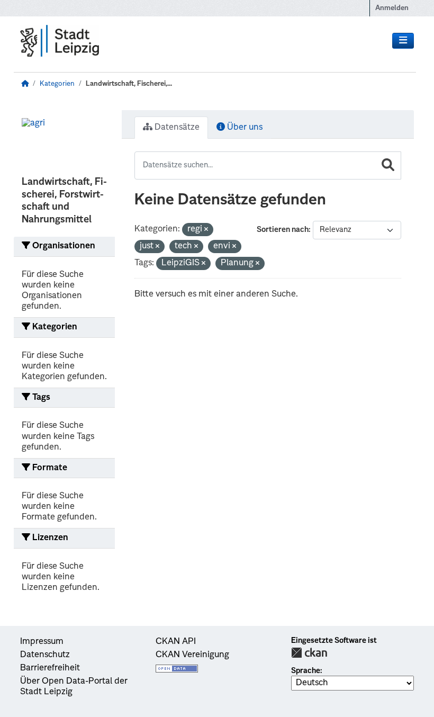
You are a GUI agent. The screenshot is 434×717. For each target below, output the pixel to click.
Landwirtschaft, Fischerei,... (129, 83)
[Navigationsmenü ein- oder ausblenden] (403, 41)
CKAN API (176, 642)
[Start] (25, 83)
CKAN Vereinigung (192, 655)
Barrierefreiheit (50, 668)
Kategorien (57, 83)
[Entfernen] (206, 230)
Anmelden (392, 8)
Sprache (305, 671)
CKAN (309, 652)
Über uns (244, 127)
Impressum (42, 642)
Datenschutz (45, 655)
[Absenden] (388, 165)
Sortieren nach (283, 230)
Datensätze (176, 127)
